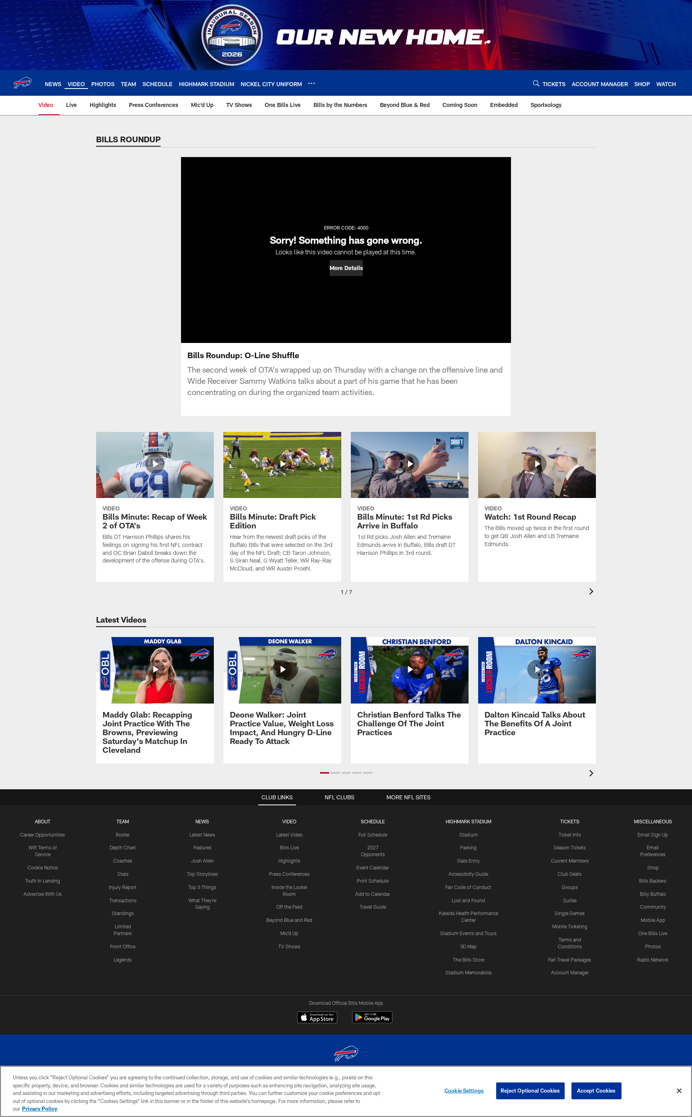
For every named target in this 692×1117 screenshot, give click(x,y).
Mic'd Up (289, 933)
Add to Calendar (372, 894)
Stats (123, 874)
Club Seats (569, 874)
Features (202, 847)
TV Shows (289, 946)
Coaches (122, 860)
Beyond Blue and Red (289, 920)
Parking (468, 847)
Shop (653, 867)
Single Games (570, 913)
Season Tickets (569, 847)
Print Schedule (372, 880)
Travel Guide (373, 906)
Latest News (202, 834)
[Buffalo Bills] (346, 1055)
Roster (123, 834)
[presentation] (592, 592)
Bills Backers (652, 880)
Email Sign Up (653, 834)
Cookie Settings (464, 1090)
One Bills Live (652, 933)
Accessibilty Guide (468, 874)
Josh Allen (202, 860)
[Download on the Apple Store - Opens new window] (317, 1018)
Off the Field (289, 906)
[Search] (536, 83)
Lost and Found (468, 900)
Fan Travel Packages (569, 959)
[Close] (679, 1091)
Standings (123, 913)
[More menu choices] (311, 83)
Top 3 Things (202, 887)
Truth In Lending (42, 880)
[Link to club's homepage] (22, 83)
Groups (570, 887)
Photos (653, 946)
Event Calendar (372, 867)
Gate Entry (468, 860)
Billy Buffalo (653, 894)
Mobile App (653, 920)
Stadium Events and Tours (468, 933)
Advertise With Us (43, 894)
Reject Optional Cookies (530, 1090)
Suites (570, 900)
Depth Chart (123, 847)
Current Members (570, 860)
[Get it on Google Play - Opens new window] (372, 1021)
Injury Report (123, 887)
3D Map (468, 946)
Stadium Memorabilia (468, 972)
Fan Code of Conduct (468, 887)
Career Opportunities (42, 834)
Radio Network (652, 959)
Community (653, 906)
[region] (346, 1091)
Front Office (122, 946)
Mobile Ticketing (569, 926)
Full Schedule (372, 834)
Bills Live (289, 847)
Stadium (468, 834)
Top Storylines (202, 874)
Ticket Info (570, 834)
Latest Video (289, 834)
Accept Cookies (596, 1090)
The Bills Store (468, 959)
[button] (346, 268)
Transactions (123, 900)
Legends (123, 959)
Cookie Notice (43, 867)
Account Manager (570, 972)
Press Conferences (289, 874)
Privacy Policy (39, 1108)
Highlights (289, 860)
